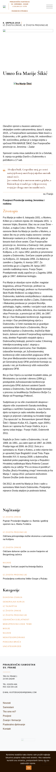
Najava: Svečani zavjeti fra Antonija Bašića (23, 566)
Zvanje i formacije (12, 720)
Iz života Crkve (12, 25)
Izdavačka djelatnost (16, 620)
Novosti (7, 703)
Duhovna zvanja (12, 597)
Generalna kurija (14, 602)
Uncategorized (12, 646)
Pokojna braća (12, 642)
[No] (47, 763)
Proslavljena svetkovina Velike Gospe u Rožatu (25, 578)
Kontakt (7, 729)
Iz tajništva (10, 606)
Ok (28, 768)
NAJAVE (7, 633)
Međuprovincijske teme (17, 624)
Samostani (8, 707)
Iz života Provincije (35, 25)
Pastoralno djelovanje (14, 724)
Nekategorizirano (14, 637)
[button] (49, 6)
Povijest (7, 716)
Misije (6, 629)
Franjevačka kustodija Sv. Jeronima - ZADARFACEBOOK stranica (20, 6)
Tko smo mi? (9, 711)
